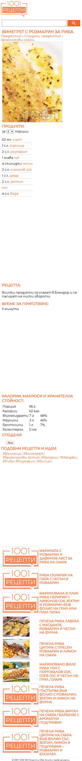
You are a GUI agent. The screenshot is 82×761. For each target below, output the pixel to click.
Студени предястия (43, 36)
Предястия (11, 36)
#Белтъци (12, 454)
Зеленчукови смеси (17, 40)
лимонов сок (21, 170)
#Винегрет (33, 454)
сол (5, 188)
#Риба (8, 461)
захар (14, 176)
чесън (27, 164)
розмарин (18, 152)
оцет (17, 140)
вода (14, 193)
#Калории (49, 457)
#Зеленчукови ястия (21, 457)
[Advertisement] (41, 241)
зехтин (16, 182)
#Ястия (44, 461)
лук (17, 158)
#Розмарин (25, 461)
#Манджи (68, 457)
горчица (17, 146)
